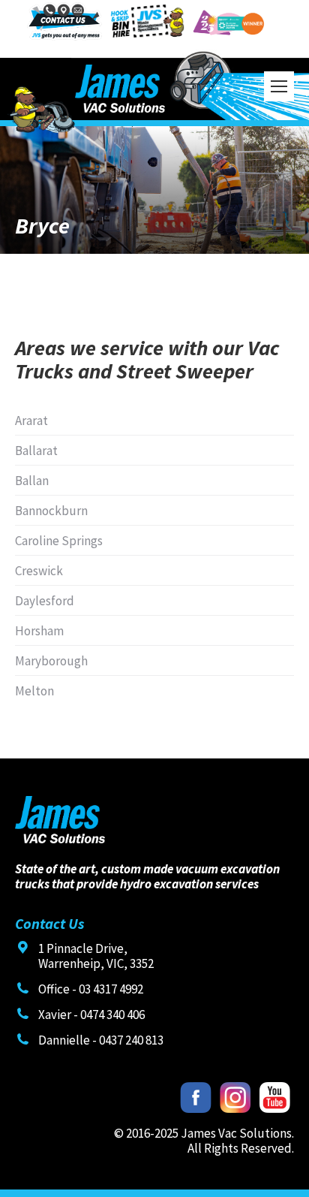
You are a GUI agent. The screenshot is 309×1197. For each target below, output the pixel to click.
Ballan (32, 480)
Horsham (39, 630)
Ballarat (36, 450)
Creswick (39, 570)
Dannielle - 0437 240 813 (101, 1040)
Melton (34, 690)
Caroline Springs (59, 540)
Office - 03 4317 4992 (90, 989)
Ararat (31, 420)
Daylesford (44, 600)
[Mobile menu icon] (279, 86)
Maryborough (51, 660)
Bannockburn (51, 510)
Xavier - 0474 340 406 (91, 1014)
